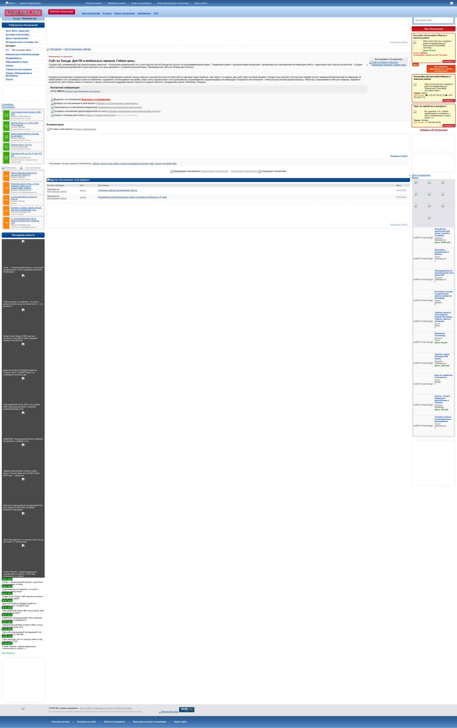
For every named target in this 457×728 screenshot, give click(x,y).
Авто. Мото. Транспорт (17, 31)
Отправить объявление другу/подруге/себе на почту (133, 111)
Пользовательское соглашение (173, 3)
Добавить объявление (61, 11)
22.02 (6, 126)
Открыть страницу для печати (100, 115)
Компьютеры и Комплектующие (22, 54)
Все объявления (33, 167)
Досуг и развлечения (17, 38)
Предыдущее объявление (214, 171)
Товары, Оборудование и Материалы (19, 74)
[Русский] (448, 3)
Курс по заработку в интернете (430, 106)
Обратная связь (123, 708)
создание (167, 163)
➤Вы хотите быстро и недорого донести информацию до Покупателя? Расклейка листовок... (432, 48)
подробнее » (449, 61)
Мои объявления (91, 13)
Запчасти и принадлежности (24, 192)
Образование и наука (17, 62)
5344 (6, 188)
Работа (9, 65)
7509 (6, 176)
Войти (12, 3)
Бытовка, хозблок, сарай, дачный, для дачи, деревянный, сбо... (26, 209)
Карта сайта (201, 3)
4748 (6, 223)
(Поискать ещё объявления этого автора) (82, 91)
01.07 (6, 147)
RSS (156, 13)
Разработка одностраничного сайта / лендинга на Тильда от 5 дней (132, 197)
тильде (158, 163)
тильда (103, 163)
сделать (124, 163)
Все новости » (8, 653)
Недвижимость (14, 58)
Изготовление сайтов (22, 50)
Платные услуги (94, 3)
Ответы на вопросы (141, 3)
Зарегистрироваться (30, 3)
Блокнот (107, 13)
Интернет (11, 46)
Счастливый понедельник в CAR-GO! (26, 113)
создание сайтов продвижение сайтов (117, 190)
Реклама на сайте (117, 3)
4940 (6, 200)
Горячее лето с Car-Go (21, 145)
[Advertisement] (24, 93)
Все (415, 65)
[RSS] (21, 167)
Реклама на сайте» (399, 42)
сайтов (95, 163)
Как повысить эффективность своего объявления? (441, 69)
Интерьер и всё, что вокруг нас (22, 42)
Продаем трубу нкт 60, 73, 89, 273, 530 (26, 154)
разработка (134, 163)
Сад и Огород (17, 214)
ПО (8, 50)
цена (110, 163)
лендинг (145, 163)
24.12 (6, 115)
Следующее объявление (244, 171)
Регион (16, 18)
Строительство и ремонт (19, 69)
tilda (174, 163)
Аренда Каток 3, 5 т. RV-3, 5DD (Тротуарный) (24, 124)
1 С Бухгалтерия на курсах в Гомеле (24, 198)
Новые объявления (124, 13)
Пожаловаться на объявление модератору (120, 107)
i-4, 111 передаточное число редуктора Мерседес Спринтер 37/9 (25, 220)
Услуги (9, 79)
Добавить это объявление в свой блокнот (117, 103)
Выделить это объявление (96, 99)
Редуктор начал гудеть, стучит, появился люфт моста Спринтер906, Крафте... (25, 186)
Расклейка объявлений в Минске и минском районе (432, 77)
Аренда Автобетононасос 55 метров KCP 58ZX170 (24, 174)
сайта (116, 163)
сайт (151, 163)
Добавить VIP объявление (434, 130)
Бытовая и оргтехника (17, 34)
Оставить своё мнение (84, 129)
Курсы (14, 203)
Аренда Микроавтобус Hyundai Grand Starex (25, 135)
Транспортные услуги (21, 118)
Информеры (144, 13)
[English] (451, 3)
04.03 (6, 157)
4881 (6, 211)
